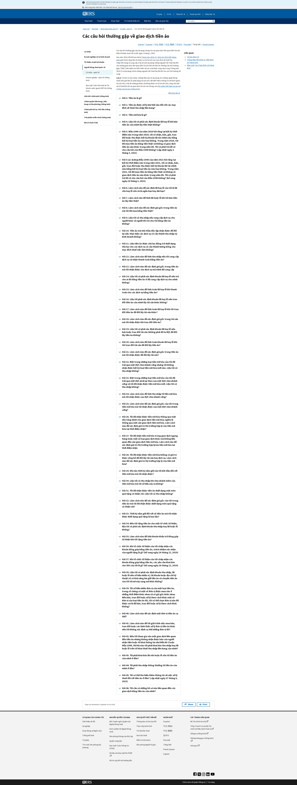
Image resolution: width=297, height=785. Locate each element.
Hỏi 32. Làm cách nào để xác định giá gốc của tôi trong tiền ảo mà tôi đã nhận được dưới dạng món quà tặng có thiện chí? (150, 503)
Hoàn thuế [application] (115, 21)
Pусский (166, 740)
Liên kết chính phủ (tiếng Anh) (96, 96)
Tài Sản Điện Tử (193, 57)
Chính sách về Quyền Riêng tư (193, 782)
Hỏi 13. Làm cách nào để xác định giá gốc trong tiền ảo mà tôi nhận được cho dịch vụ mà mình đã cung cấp (150, 268)
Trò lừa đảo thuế (143, 731)
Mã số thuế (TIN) (91, 122)
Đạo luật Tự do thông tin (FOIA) (119, 747)
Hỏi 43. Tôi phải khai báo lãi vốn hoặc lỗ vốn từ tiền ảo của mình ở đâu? (149, 657)
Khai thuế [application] (88, 21)
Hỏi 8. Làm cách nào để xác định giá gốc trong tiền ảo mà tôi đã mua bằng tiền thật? (149, 209)
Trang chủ (86, 29)
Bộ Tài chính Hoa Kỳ (198, 721)
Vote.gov (193, 745)
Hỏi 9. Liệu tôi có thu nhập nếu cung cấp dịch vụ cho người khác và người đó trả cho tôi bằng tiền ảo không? (148, 220)
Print (205, 704)
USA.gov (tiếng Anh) (198, 733)
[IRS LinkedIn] (208, 773)
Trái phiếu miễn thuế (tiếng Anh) (97, 117)
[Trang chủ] (89, 13)
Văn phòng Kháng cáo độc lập (121, 736)
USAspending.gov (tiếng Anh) (201, 738)
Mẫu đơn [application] (147, 21)
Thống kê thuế (88, 735)
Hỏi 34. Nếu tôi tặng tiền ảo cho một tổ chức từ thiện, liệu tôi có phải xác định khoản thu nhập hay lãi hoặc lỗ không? (150, 526)
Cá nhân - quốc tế (126, 29)
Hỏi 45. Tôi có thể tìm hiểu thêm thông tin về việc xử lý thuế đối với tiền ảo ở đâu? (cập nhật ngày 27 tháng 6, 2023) (150, 678)
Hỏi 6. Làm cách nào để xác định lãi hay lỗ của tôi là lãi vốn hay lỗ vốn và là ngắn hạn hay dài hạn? (149, 189)
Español (149, 44)
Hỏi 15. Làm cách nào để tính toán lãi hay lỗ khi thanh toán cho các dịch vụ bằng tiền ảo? (149, 291)
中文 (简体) (158, 44)
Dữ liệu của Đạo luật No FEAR (120, 753)
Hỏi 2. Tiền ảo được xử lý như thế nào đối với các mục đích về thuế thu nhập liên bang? (149, 106)
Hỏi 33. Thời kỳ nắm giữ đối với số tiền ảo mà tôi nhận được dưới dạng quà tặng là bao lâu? (149, 515)
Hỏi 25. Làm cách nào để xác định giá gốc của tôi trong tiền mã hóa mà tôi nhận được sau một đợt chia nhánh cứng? (150, 407)
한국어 (179, 44)
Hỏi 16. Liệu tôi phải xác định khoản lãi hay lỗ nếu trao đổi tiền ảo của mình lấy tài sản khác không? (149, 301)
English (141, 44)
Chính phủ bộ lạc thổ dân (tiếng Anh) (97, 110)
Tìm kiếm (213, 21)
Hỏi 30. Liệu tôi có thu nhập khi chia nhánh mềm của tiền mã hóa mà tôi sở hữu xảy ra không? (148, 482)
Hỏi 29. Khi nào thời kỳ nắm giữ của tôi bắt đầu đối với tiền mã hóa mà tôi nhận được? (149, 472)
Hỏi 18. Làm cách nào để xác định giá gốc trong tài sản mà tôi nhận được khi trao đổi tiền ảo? (150, 321)
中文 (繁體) (169, 44)
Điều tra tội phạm (143, 740)
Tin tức (169, 14)
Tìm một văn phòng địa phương (91, 746)
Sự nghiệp (86, 726)
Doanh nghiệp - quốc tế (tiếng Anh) (98, 79)
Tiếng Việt (179, 14)
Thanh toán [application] (101, 21)
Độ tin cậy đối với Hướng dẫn (120, 760)
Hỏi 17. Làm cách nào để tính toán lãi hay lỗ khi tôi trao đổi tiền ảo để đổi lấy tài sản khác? (150, 311)
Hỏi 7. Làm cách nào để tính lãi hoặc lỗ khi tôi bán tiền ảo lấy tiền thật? (149, 199)
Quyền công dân (115, 741)
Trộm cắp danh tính (144, 726)
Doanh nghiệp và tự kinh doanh (97, 57)
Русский (187, 44)
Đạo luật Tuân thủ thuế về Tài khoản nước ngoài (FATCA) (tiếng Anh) (99, 88)
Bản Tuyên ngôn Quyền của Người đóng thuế (120, 722)
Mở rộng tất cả (174, 93)
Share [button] (190, 704)
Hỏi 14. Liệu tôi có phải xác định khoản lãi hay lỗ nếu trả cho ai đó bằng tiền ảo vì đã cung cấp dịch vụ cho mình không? (150, 279)
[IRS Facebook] (195, 773)
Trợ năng (211, 782)
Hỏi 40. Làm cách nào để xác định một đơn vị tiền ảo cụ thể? (150, 615)
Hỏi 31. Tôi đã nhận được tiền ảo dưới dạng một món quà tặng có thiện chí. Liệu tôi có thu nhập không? (149, 492)
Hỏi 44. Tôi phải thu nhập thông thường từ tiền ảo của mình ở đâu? (149, 667)
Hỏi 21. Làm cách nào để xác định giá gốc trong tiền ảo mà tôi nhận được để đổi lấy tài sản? (150, 353)
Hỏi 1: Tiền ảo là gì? (132, 98)
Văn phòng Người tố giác (146, 744)
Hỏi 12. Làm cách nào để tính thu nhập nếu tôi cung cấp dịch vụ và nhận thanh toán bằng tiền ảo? (150, 258)
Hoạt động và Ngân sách (92, 731)
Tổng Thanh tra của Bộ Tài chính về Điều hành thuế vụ (200, 727)
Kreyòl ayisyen (208, 44)
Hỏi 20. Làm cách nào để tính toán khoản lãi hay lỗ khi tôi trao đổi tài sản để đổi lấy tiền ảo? (149, 344)
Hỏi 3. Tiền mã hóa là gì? (134, 114)
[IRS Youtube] (213, 773)
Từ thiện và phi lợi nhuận (94, 62)
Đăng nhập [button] (209, 14)
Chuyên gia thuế (195, 14)
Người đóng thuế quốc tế (109, 29)
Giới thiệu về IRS (88, 721)
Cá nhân (87, 51)
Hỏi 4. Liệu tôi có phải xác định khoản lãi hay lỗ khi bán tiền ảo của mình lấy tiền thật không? (150, 123)
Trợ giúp (159, 14)
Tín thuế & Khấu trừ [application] (131, 21)
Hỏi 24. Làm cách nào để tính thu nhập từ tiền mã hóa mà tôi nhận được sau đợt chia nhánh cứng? (149, 395)
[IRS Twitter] (199, 773)
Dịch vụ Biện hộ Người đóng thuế (120, 730)
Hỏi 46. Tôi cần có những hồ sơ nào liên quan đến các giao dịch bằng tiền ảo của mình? (149, 690)
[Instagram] (203, 773)
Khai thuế (95, 29)
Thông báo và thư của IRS (146, 721)
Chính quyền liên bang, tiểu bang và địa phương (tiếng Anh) (97, 102)
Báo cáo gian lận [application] (162, 21)
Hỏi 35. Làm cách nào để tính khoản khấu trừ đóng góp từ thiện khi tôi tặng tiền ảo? (150, 538)
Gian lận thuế (141, 735)
